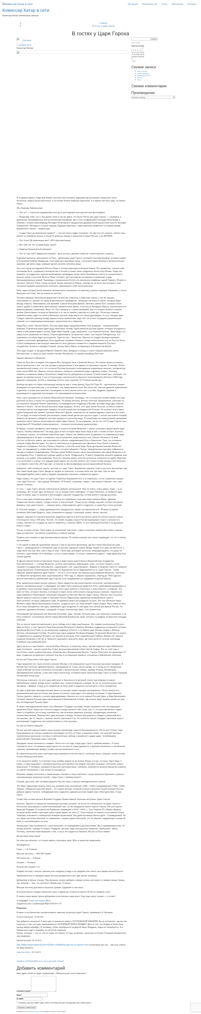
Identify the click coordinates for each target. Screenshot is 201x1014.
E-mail (20, 998)
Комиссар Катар (36, 900)
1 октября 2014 (24, 44)
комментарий (23, 990)
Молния (140, 77)
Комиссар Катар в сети (25, 10)
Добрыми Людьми (33, 1011)
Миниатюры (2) (149, 3)
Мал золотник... (142, 71)
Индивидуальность (144, 75)
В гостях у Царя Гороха (103, 25)
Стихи (164, 3)
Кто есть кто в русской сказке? (49, 960)
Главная (103, 22)
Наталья (27, 40)
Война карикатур (143, 73)
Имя (19, 994)
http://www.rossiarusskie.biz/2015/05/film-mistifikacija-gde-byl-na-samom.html (53, 944)
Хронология (177, 3)
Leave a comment (25, 960)
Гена (139, 80)
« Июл (133, 61)
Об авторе (133, 3)
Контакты (192, 3)
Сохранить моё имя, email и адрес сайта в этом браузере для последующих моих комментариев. (55, 1003)
